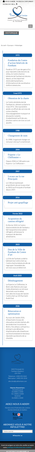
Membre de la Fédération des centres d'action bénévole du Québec (17, 409)
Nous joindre (10, 1)
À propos (10, 45)
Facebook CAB (8, 4)
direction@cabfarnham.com (17, 381)
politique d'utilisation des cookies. (19, 447)
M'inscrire (16, 435)
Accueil (3, 45)
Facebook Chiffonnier (24, 1)
